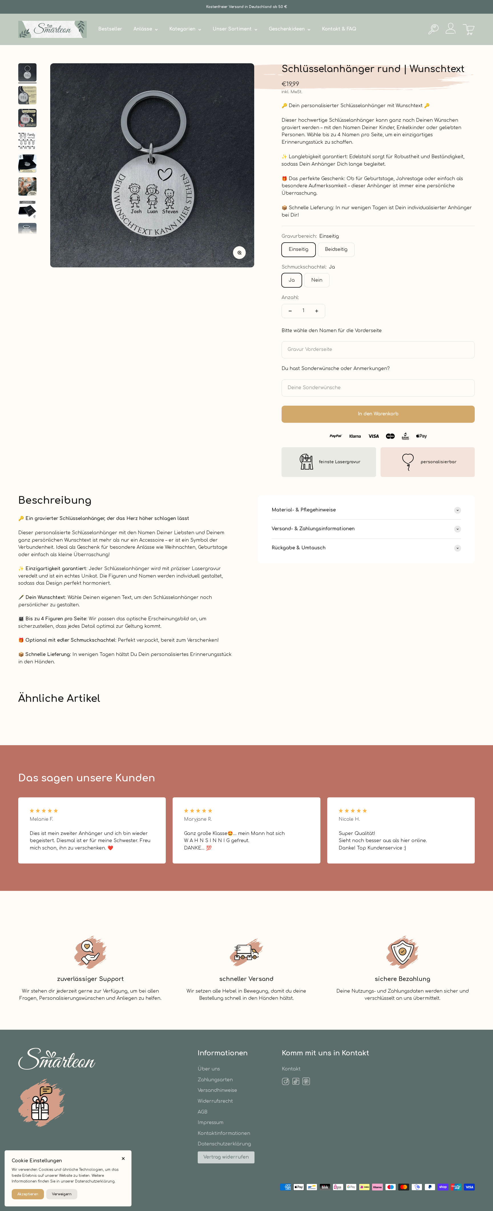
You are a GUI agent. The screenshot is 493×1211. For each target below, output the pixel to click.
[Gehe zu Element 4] (27, 142)
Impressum (210, 1122)
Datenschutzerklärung (224, 1144)
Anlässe (143, 29)
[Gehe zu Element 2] (27, 96)
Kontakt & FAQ (339, 29)
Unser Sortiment (232, 29)
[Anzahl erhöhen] (316, 311)
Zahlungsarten (215, 1079)
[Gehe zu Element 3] (27, 119)
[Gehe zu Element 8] (27, 233)
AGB (202, 1112)
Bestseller (110, 29)
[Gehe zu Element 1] (27, 73)
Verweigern (62, 1194)
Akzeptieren (27, 1194)
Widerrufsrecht (215, 1101)
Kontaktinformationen (224, 1133)
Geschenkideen (287, 29)
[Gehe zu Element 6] (27, 187)
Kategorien (182, 29)
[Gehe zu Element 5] (27, 164)
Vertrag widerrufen (226, 1157)
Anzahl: (290, 297)
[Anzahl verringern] (290, 311)
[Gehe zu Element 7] (27, 210)
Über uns (209, 1069)
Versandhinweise (217, 1090)
